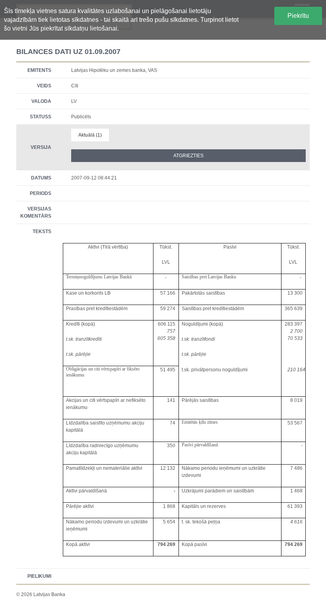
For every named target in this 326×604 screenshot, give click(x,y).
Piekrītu (298, 15)
